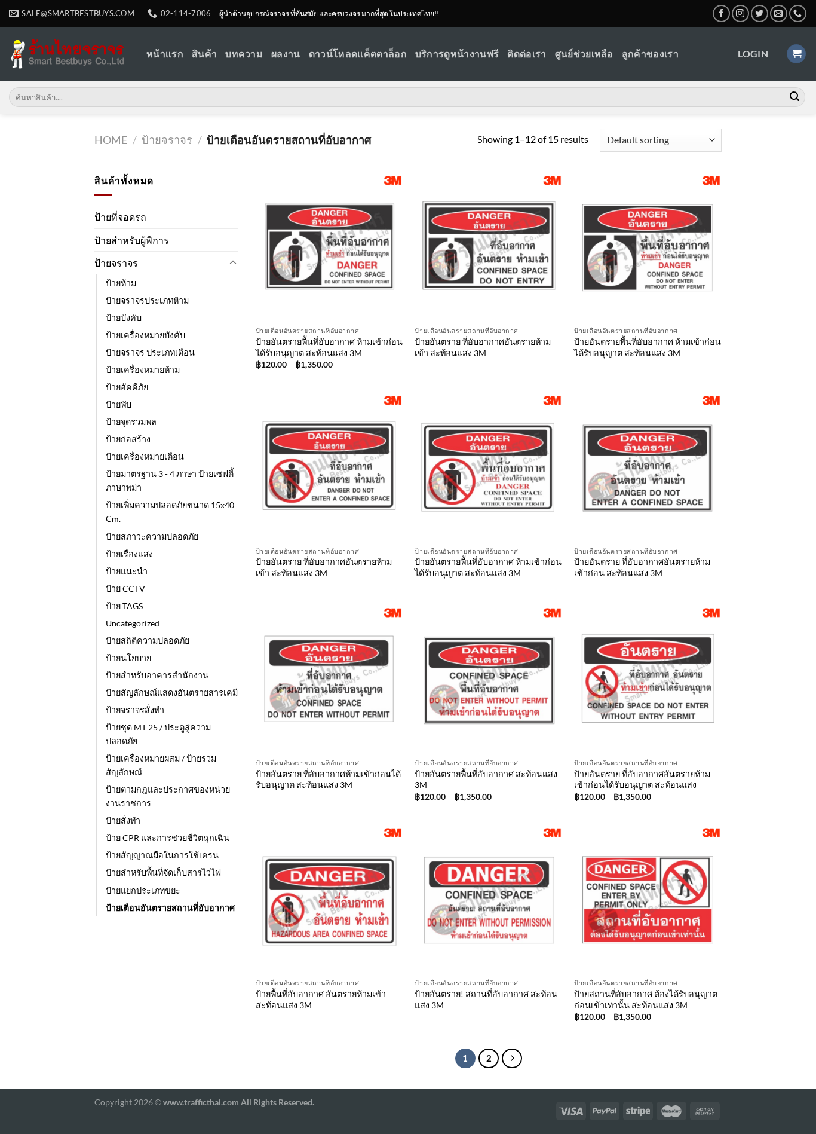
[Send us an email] (778, 13)
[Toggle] (233, 263)
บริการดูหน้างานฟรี (457, 53)
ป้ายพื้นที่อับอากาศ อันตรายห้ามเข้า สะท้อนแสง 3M (321, 999)
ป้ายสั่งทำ (123, 820)
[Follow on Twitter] (759, 13)
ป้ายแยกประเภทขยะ (143, 890)
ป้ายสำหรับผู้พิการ (131, 240)
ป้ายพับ (118, 404)
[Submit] (794, 97)
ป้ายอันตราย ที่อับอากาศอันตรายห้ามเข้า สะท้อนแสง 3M (483, 347)
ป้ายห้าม (121, 283)
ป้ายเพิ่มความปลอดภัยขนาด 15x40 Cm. (170, 512)
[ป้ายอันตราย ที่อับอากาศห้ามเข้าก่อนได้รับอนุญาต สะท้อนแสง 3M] (329, 679)
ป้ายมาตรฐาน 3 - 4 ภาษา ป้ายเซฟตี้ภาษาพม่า (170, 481)
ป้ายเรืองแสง (129, 554)
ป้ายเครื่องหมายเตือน (145, 456)
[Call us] (797, 13)
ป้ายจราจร (167, 139)
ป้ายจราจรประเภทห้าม (147, 300)
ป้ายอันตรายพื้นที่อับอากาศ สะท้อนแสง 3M (486, 779)
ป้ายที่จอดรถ (120, 216)
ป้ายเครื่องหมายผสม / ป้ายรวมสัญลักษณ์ (161, 765)
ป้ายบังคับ (124, 318)
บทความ (244, 53)
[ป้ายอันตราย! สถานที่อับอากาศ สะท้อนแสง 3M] (488, 899)
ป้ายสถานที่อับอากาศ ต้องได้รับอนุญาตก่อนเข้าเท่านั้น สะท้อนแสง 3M (645, 999)
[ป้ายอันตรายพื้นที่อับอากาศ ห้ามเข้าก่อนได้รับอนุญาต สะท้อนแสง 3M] (329, 246)
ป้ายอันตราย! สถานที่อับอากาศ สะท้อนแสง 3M (486, 999)
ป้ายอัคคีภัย (127, 387)
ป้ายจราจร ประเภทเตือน (150, 352)
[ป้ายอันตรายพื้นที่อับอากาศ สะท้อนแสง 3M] (488, 679)
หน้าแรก (164, 53)
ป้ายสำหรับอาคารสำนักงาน (157, 675)
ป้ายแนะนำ (127, 571)
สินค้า (204, 53)
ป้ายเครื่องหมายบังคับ (145, 335)
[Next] (512, 1059)
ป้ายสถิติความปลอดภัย (147, 640)
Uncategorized (132, 623)
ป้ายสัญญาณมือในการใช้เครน (162, 855)
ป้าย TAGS (124, 606)
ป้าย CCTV (125, 588)
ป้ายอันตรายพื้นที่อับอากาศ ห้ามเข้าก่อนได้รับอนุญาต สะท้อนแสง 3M (329, 347)
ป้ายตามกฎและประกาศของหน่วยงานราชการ (168, 796)
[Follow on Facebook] (721, 13)
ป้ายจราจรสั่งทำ (135, 710)
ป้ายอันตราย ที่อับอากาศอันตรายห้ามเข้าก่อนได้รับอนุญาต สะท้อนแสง (642, 779)
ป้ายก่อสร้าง (128, 439)
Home (110, 139)
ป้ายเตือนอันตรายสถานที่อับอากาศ (170, 908)
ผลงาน (285, 53)
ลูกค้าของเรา (650, 53)
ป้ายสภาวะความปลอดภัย (152, 536)
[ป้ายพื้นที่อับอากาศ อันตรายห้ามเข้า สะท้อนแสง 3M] (329, 899)
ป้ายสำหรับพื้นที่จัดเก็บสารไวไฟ (163, 872)
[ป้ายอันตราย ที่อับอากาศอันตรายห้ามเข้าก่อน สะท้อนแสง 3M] (648, 466)
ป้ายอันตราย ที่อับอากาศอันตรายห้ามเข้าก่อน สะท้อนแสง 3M (642, 567)
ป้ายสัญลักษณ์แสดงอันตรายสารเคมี (172, 692)
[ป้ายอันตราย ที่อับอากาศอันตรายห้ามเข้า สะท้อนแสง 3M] (488, 246)
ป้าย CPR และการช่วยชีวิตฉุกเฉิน (167, 838)
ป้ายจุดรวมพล (131, 422)
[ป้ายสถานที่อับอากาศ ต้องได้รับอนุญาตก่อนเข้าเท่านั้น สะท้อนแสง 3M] (648, 899)
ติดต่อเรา (526, 53)
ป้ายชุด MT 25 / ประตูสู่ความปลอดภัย (158, 734)
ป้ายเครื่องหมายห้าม (143, 370)
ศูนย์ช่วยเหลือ (584, 53)
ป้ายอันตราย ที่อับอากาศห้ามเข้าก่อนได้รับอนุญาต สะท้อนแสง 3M (328, 779)
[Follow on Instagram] (740, 13)
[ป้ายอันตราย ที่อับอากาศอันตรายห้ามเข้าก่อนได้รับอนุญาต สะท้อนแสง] (648, 679)
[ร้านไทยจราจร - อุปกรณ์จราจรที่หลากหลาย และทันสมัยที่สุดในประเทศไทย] (68, 54)
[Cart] (796, 54)
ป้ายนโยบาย (128, 658)
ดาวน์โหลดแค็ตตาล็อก (358, 53)
